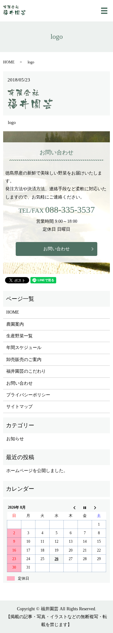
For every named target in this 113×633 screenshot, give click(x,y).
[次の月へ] (99, 507)
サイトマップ (19, 406)
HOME (8, 62)
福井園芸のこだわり (26, 371)
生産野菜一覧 (19, 336)
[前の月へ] (71, 507)
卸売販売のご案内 (23, 359)
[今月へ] (85, 507)
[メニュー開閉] (104, 11)
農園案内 (15, 324)
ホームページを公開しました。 (37, 470)
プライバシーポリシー (28, 395)
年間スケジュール (23, 347)
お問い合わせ (56, 248)
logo (12, 122)
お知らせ (15, 438)
